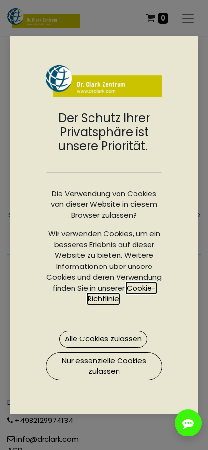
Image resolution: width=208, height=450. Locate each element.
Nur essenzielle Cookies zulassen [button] (104, 366)
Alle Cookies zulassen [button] (103, 339)
